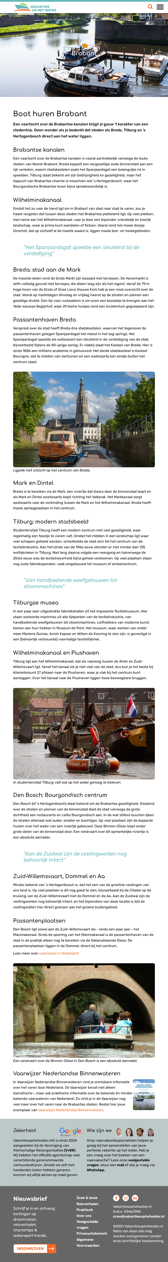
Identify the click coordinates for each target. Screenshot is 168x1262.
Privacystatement (92, 1233)
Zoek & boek (87, 1198)
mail (120, 1165)
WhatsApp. (96, 1170)
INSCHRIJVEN (30, 1248)
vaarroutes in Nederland (59, 953)
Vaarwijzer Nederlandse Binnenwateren (70, 1110)
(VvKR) (69, 1150)
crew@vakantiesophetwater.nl (138, 1216)
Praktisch (85, 1210)
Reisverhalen (87, 1204)
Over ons (84, 1216)
